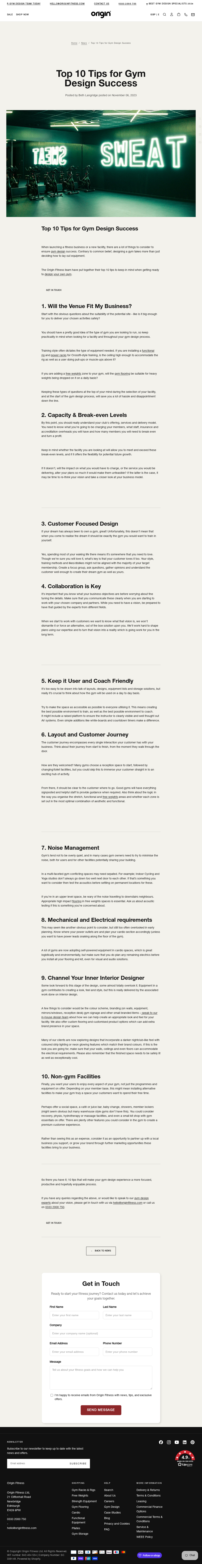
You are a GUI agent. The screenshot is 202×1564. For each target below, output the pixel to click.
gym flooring (122, 374)
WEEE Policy (145, 1537)
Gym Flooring (80, 1507)
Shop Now (22, 15)
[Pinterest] (192, 1442)
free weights (73, 374)
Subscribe (78, 1464)
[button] (155, 14)
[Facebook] (161, 1442)
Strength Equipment (84, 1501)
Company (56, 1325)
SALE (10, 15)
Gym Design (112, 1507)
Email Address (59, 1343)
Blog (107, 1518)
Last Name (110, 1307)
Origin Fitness (15, 1483)
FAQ (106, 1529)
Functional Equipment (78, 1520)
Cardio (76, 1513)
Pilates (76, 1528)
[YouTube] (176, 1442)
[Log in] (172, 15)
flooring (76, 901)
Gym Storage (80, 1534)
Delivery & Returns (148, 1490)
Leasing (141, 1501)
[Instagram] (168, 1442)
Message (55, 1362)
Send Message (101, 1410)
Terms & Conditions (149, 1496)
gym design (58, 251)
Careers (109, 1501)
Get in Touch (53, 290)
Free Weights (80, 1496)
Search (108, 1490)
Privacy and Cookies (117, 1524)
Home (74, 43)
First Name (56, 1307)
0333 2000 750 (124, 4)
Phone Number (112, 1343)
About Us (110, 1496)
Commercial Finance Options (150, 1509)
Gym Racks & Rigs (83, 1490)
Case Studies (112, 1513)
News (84, 43)
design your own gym (58, 274)
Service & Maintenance (145, 1529)
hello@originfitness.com (64, 4)
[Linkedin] (184, 1442)
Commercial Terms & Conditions (150, 1519)
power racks (58, 355)
